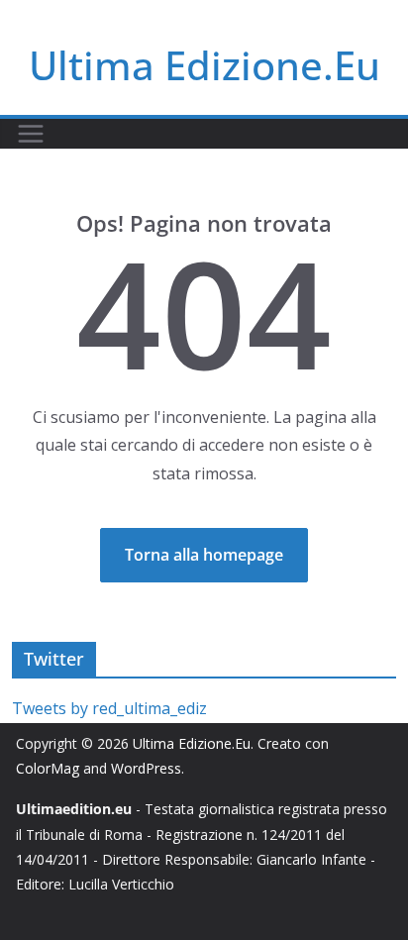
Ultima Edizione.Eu (204, 65)
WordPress (146, 768)
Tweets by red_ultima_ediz (109, 708)
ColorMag (47, 768)
